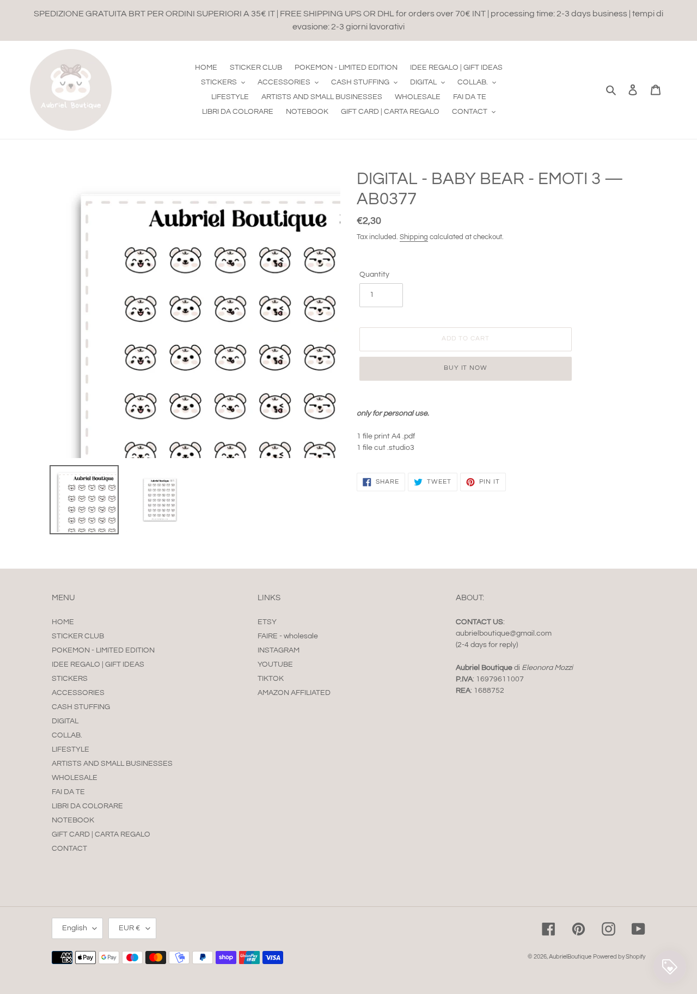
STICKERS (70, 678)
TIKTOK (271, 678)
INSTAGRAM (278, 650)
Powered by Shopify (619, 957)
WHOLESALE (74, 778)
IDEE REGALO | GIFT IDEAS (98, 664)
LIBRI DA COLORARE (87, 806)
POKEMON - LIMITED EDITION (103, 650)
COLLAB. (67, 735)
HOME (63, 622)
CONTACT (69, 848)
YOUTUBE (275, 664)
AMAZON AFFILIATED (294, 693)
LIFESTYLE (70, 749)
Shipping (414, 237)
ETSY (267, 622)
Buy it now (466, 367)
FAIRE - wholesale (288, 636)
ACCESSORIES (78, 693)
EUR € (129, 928)
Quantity (374, 274)
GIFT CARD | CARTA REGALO (101, 834)
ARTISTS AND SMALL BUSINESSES (112, 763)
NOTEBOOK (73, 820)
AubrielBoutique (570, 957)
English (74, 928)
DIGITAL (65, 721)
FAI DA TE (68, 792)
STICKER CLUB (78, 636)
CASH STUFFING (81, 707)
